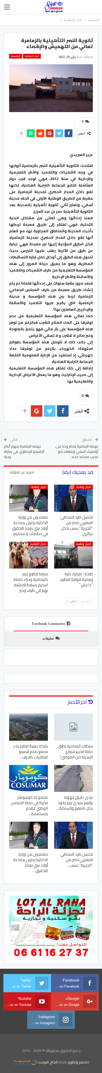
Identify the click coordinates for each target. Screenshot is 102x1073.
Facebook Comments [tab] (48, 624)
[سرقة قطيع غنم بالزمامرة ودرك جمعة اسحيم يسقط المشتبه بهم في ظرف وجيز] (28, 555)
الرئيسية (15, 56)
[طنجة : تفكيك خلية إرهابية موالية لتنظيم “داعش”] (73, 555)
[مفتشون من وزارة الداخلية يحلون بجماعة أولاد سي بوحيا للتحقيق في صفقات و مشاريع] (28, 498)
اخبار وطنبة (83, 487)
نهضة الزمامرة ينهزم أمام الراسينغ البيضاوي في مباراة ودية (24, 451)
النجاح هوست (47, 1062)
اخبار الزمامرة (32, 56)
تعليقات (48, 638)
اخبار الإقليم (38, 544)
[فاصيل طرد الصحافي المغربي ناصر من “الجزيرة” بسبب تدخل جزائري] (73, 498)
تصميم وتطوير (78, 1062)
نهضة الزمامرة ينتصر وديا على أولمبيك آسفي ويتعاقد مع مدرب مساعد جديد (76, 451)
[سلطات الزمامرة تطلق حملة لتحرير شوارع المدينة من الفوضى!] (73, 727)
